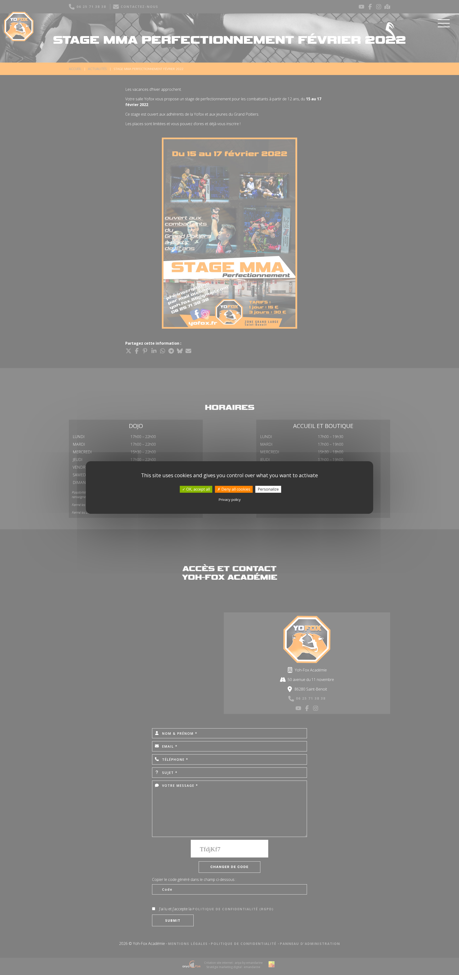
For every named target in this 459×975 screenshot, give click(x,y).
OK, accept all (197, 489)
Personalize (268, 489)
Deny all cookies (235, 489)
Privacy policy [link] (230, 499)
